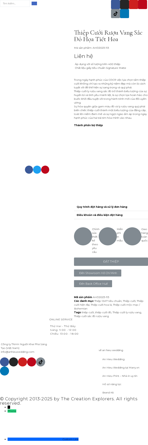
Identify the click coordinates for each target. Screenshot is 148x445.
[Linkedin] (124, 13)
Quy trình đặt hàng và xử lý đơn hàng (102, 206)
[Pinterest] (142, 4)
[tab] (111, 207)
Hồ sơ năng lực (111, 384)
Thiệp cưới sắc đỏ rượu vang (91, 316)
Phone (12, 411)
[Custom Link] (35, 439)
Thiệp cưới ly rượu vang (127, 312)
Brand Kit (108, 392)
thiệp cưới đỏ (103, 312)
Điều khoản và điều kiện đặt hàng (100, 215)
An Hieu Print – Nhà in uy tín (119, 375)
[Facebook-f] (115, 4)
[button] (111, 262)
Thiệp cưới (129, 301)
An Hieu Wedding (113, 359)
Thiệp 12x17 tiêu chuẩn (108, 301)
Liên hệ (83, 56)
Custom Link (70, 439)
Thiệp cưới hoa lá (101, 304)
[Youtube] (133, 4)
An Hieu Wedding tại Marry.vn (120, 367)
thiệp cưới (88, 312)
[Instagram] (124, 4)
